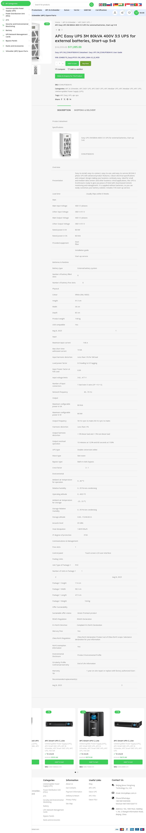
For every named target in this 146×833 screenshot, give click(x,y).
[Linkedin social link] (70, 99)
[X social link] (64, 99)
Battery (46, 806)
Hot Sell (52, 751)
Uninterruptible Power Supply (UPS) (69, 91)
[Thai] (132, 4)
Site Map (69, 804)
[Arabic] (105, 4)
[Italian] (124, 4)
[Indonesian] (128, 4)
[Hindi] (120, 4)
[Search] (91, 4)
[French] (112, 4)
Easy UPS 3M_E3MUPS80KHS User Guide (105, 52)
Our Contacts (71, 788)
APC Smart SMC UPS (52, 746)
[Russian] (109, 4)
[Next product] (62, 30)
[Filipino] (140, 4)
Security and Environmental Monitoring (53, 801)
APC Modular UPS (111, 88)
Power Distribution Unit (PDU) (52, 791)
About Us (69, 784)
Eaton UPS (93, 792)
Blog (90, 784)
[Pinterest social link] (67, 99)
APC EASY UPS (84, 22)
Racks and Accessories (51, 820)
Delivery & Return (72, 796)
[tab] (64, 109)
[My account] (115, 12)
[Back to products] (59, 30)
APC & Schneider (69, 22)
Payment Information (74, 792)
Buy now (85, 63)
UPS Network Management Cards (53, 811)
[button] (59, 762)
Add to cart (72, 63)
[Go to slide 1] (75, 772)
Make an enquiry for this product (69, 76)
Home (57, 22)
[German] (116, 4)
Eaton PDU (93, 799)
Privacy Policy (71, 799)
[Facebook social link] (61, 99)
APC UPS (137, 88)
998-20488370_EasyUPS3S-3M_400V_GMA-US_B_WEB (77, 57)
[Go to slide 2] (77, 772)
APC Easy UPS (66, 95)
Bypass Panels (48, 816)
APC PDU (92, 796)
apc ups (75, 95)
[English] (101, 4)
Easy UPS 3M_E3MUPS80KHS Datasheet (71, 52)
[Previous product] (56, 30)
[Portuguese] (136, 4)
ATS (44, 796)
